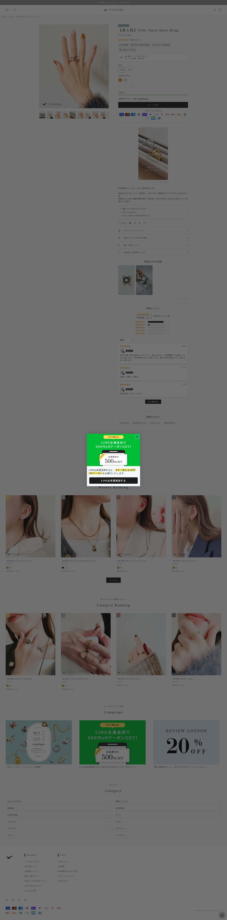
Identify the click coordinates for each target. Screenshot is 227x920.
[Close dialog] (137, 437)
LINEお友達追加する (113, 480)
